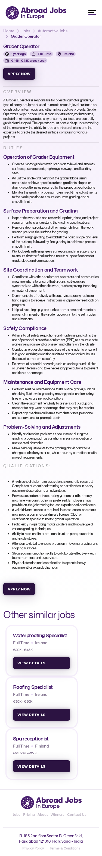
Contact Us (76, 814)
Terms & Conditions (65, 848)
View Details (31, 663)
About (43, 814)
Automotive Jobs (52, 31)
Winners (57, 814)
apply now (19, 73)
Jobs (26, 31)
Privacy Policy (33, 848)
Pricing (29, 814)
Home (8, 31)
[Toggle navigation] (92, 12)
